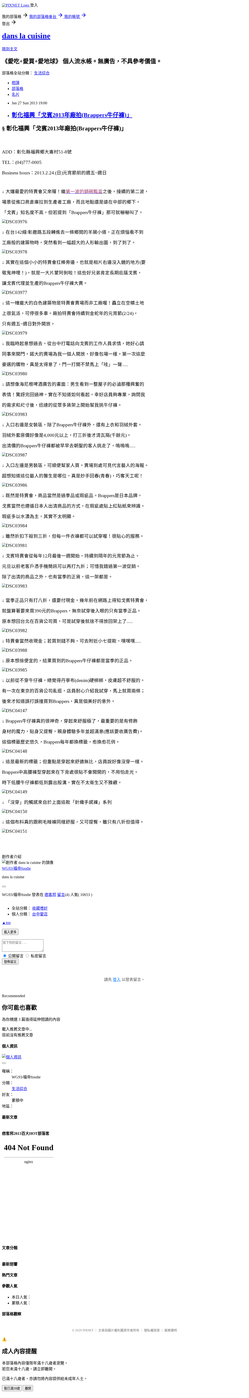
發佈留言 (10, 962)
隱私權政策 (152, 1330)
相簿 (15, 83)
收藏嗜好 (40, 908)
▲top (6, 923)
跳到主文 (10, 49)
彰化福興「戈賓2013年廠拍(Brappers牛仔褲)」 (72, 115)
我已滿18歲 (12, 1388)
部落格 (17, 89)
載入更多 (10, 932)
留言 (61, 895)
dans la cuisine (26, 35)
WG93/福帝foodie (16, 868)
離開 (28, 1388)
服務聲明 (170, 1330)
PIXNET (88, 1330)
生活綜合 (42, 73)
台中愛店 (40, 914)
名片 (15, 94)
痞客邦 (50, 895)
